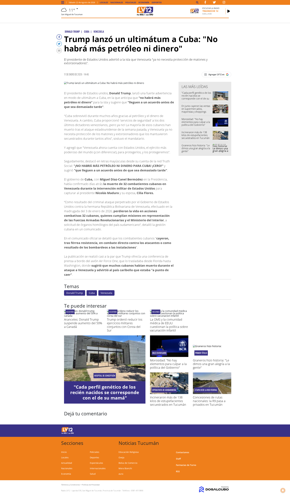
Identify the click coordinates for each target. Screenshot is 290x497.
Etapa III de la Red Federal (206, 390)
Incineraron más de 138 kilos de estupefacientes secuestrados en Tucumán (195, 135)
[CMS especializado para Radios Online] (209, 489)
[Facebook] (59, 37)
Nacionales (116, 2)
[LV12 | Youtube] (207, 430)
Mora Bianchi (125, 468)
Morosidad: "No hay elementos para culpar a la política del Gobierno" (196, 122)
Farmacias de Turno (186, 465)
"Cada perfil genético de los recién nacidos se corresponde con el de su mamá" (196, 97)
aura (121, 473)
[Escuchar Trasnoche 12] (228, 11)
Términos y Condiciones (70, 485)
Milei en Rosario (159, 353)
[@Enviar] (59, 50)
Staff (178, 458)
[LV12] (67, 433)
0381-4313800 (137, 490)
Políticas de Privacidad (91, 485)
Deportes (157, 2)
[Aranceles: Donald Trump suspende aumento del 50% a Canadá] (83, 315)
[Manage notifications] (282, 490)
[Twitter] (59, 43)
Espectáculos (96, 462)
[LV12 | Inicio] (225, 442)
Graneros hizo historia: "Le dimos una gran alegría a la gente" (196, 148)
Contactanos (182, 452)
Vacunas (156, 311)
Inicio (64, 452)
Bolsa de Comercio (128, 462)
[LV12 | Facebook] (205, 3)
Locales (104, 2)
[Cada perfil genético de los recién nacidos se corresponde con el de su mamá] (104, 358)
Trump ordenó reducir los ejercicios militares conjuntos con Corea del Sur (124, 324)
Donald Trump (74, 293)
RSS (178, 471)
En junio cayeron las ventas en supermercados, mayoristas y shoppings (196, 108)
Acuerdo (70, 311)
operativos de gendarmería (164, 390)
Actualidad (66, 462)
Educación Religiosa (129, 452)
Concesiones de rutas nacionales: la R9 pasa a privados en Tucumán (209, 401)
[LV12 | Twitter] (214, 3)
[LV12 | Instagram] (224, 3)
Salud (93, 473)
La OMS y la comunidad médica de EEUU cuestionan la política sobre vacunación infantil (169, 324)
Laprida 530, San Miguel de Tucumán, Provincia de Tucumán (96, 490)
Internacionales (98, 468)
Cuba (92, 293)
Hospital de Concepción (104, 376)
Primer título (201, 353)
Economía (144, 2)
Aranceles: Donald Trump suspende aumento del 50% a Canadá (83, 323)
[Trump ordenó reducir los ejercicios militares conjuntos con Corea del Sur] (126, 315)
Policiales (130, 2)
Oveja (121, 457)
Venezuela (106, 293)
